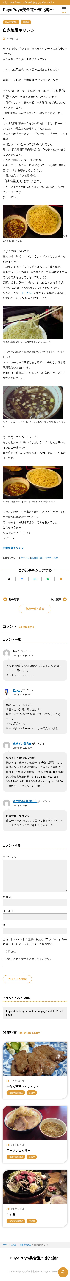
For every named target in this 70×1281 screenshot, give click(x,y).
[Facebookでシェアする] (22, 579)
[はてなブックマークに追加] (35, 579)
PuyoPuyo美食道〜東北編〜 (28, 9)
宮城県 (26, 22)
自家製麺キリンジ (13, 547)
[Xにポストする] (9, 579)
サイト (7, 925)
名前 (7, 896)
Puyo (16, 690)
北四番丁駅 (37, 557)
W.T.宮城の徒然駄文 (25, 801)
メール (8, 911)
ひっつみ (27, 292)
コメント (10, 857)
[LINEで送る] (48, 579)
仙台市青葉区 (11, 22)
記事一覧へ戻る (35, 608)
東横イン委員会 (22, 743)
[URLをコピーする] (61, 579)
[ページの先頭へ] (63, 1272)
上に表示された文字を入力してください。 (27, 958)
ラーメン (25, 557)
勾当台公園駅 (51, 557)
